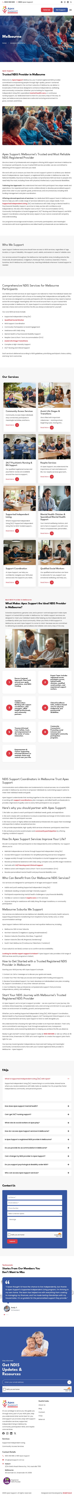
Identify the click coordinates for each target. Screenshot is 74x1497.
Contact (42, 1412)
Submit (12, 1241)
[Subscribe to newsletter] (69, 1382)
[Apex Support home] (10, 10)
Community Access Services (19, 411)
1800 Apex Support (23, 1456)
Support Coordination (16, 569)
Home (4, 43)
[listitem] (61, 2)
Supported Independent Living (13, 1443)
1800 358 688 (9, 2)
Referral (42, 1419)
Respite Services (48, 463)
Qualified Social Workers (52, 569)
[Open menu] (70, 10)
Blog (40, 1408)
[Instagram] (7, 1433)
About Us (42, 1405)
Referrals (46, 10)
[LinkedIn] (11, 1433)
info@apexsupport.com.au (14, 1460)
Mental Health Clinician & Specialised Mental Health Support (53, 517)
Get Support (60, 10)
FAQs (40, 1416)
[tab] (4, 1314)
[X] (15, 1433)
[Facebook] (3, 1433)
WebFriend (67, 1493)
